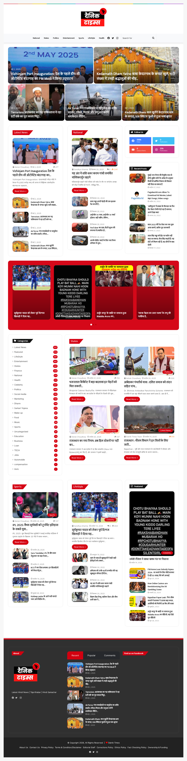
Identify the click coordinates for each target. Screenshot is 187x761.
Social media (20, 394)
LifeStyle (91, 38)
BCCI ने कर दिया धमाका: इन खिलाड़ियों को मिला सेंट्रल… (44, 569)
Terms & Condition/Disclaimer (68, 747)
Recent (75, 655)
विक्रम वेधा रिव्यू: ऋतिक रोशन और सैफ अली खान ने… (103, 598)
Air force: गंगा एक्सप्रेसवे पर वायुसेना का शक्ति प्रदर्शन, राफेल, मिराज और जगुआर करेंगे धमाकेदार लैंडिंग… (92, 112)
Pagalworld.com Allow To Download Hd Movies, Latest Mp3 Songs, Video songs (160, 195)
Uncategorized (21, 431)
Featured (18, 352)
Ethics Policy (120, 747)
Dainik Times (114, 743)
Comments (109, 655)
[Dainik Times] (93, 19)
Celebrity (18, 385)
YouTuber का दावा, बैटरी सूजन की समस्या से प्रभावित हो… (102, 229)
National (36, 38)
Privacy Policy (47, 747)
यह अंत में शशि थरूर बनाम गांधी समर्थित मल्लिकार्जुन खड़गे (92, 175)
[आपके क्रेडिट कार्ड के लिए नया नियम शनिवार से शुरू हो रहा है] (80, 240)
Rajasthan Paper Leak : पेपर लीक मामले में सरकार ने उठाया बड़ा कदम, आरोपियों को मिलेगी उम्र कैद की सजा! (161, 600)
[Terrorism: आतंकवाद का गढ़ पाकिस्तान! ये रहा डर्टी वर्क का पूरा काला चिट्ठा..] (36, 102)
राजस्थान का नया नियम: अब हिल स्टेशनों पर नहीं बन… (94, 442)
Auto (16, 469)
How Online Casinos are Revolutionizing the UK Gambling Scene (158, 586)
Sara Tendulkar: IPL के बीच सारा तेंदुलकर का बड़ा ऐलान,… (43, 554)
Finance (18, 371)
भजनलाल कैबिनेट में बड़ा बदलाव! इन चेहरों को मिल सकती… (93, 384)
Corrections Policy (105, 747)
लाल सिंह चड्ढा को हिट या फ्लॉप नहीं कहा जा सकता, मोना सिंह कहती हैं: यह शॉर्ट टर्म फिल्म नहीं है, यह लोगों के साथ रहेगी (161, 240)
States (46, 38)
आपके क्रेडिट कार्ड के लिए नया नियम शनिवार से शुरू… (103, 242)
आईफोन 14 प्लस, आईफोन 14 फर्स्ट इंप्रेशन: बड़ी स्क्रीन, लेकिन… (102, 216)
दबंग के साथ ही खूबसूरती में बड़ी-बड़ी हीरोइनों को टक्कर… (103, 559)
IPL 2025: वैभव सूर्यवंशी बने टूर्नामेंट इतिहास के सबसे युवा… (35, 527)
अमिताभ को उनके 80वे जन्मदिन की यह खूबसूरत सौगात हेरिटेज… (104, 572)
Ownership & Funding (158, 747)
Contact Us (35, 747)
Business (18, 441)
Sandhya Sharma (81, 169)
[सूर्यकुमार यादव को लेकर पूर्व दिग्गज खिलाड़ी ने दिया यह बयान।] (31, 292)
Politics (56, 38)
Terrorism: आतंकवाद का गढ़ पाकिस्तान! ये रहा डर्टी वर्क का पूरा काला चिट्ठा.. (36, 114)
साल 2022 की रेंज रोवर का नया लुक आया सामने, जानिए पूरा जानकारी (161, 226)
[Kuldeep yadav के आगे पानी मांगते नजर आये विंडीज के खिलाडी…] (21, 597)
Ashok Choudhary (22, 167)
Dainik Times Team (134, 437)
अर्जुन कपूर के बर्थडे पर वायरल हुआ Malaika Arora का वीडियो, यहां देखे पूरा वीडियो (161, 614)
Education (19, 436)
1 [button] (91, 324)
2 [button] (93, 324)
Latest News (20, 347)
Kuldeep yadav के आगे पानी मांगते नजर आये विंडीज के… (44, 598)
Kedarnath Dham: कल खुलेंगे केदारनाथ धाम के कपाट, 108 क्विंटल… (44, 247)
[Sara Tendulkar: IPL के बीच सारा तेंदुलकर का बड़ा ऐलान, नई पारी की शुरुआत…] (21, 553)
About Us (23, 747)
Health (101, 38)
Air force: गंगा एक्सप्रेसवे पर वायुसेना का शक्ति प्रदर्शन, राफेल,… (44, 232)
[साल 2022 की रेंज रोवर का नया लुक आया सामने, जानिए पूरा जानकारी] (137, 227)
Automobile (19, 460)
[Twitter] (17, 698)
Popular (92, 655)
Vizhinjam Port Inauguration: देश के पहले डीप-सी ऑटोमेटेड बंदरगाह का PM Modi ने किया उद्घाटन (45, 76)
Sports (81, 38)
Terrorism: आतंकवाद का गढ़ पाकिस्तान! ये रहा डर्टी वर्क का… (42, 218)
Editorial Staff (89, 747)
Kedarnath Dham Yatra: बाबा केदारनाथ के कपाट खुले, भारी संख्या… (44, 203)
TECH (17, 450)
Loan (16, 445)
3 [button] (95, 324)
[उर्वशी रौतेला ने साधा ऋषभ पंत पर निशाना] (73, 292)
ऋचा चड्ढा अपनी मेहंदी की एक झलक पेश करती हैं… (103, 203)
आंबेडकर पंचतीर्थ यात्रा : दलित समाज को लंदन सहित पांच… (148, 384)
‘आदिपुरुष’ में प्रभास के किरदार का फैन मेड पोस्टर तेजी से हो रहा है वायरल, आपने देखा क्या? (161, 209)
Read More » (20, 191)
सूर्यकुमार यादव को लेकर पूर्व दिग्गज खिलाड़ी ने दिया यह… (43, 583)
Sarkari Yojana (21, 408)
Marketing (19, 399)
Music (17, 422)
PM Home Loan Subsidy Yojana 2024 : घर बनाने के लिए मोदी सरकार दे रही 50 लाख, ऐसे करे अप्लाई (161, 572)
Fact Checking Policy (137, 747)
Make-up (18, 413)
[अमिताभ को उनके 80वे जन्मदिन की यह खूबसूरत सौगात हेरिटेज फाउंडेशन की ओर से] (80, 570)
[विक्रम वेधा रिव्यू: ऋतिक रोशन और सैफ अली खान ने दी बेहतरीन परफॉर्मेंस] (80, 597)
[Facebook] (13, 698)
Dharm (17, 403)
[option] (93, 84)
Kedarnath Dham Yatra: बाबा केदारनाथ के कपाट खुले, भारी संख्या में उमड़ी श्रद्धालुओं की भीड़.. (136, 76)
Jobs (16, 455)
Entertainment (69, 38)
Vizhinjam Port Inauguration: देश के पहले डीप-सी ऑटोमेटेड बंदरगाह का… (33, 173)
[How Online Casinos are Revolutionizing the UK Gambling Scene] (137, 587)
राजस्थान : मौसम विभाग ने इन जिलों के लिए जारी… (146, 442)
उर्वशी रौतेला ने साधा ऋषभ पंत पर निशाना (149, 559)
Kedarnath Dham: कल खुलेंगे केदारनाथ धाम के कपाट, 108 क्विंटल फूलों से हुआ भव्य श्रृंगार (149, 114)
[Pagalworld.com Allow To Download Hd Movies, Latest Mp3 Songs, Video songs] (137, 196)
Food (16, 417)
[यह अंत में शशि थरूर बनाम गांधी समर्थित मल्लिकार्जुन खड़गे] (80, 583)
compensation (21, 464)
